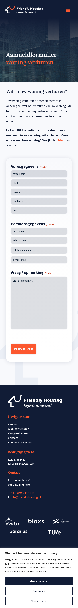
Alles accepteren (39, 581)
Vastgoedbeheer (18, 433)
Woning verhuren (18, 429)
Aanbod (12, 424)
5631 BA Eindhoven (19, 484)
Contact (13, 438)
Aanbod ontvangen (20, 442)
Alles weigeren (39, 601)
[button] (67, 10)
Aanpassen (39, 591)
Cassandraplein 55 (19, 480)
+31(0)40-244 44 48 (22, 492)
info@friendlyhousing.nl (26, 497)
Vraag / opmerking (31, 272)
